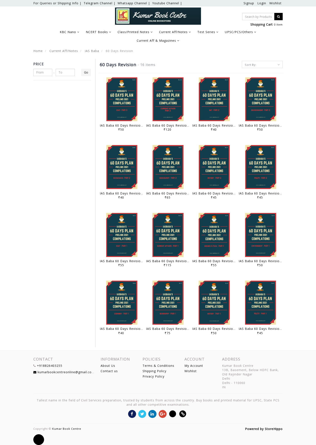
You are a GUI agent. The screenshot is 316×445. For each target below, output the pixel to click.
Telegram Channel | (99, 3)
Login (261, 3)
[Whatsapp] (173, 414)
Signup (249, 3)
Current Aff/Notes (63, 51)
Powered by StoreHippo (264, 429)
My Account (193, 366)
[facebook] (132, 414)
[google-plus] (163, 414)
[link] (183, 414)
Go (86, 72)
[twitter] (142, 414)
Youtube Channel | (167, 3)
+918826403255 (49, 366)
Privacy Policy (153, 376)
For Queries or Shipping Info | (57, 3)
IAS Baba (91, 51)
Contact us (109, 371)
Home (38, 51)
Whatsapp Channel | (134, 3)
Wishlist (275, 3)
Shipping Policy (154, 371)
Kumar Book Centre (66, 429)
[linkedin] (152, 414)
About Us (108, 366)
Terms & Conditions (158, 366)
